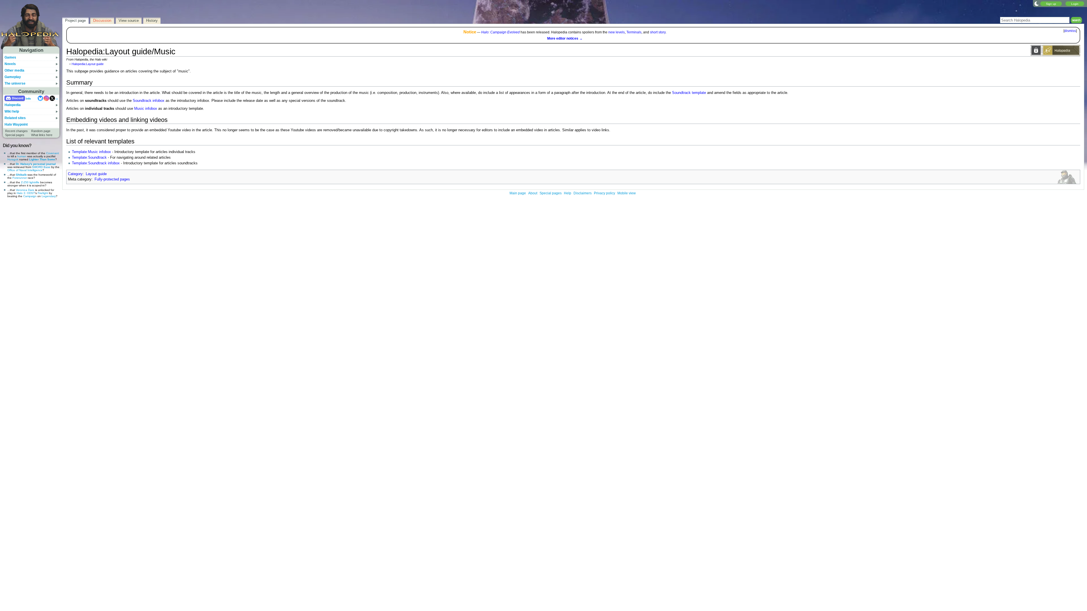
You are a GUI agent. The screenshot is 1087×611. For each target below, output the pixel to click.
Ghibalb (21, 174)
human (21, 156)
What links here (41, 135)
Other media (14, 70)
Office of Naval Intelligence (24, 170)
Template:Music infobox (91, 152)
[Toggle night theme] (1036, 3)
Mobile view (626, 193)
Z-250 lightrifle (30, 182)
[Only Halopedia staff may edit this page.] (1036, 50)
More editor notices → (565, 38)
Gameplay (13, 77)
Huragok (12, 159)
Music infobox (145, 109)
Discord (17, 98)
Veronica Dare (25, 190)
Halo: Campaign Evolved (500, 32)
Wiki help (12, 111)
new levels (616, 32)
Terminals (633, 32)
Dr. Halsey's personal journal (36, 163)
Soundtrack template (689, 93)
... (56, 98)
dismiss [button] (1070, 31)
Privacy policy (604, 193)
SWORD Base (41, 167)
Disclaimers (583, 193)
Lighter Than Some (42, 159)
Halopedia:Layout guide (88, 64)
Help (567, 193)
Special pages (14, 135)
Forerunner (19, 177)
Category (75, 174)
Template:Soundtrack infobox (96, 163)
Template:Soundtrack (89, 158)
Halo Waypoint (16, 124)
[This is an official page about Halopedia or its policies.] (1061, 50)
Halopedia (13, 105)
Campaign (30, 196)
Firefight (43, 193)
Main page (518, 193)
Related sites (15, 118)
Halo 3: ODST (26, 193)
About (532, 193)
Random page (40, 131)
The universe (15, 83)
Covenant (52, 153)
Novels (10, 64)
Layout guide (96, 174)
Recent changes (16, 131)
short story (658, 32)
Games (10, 57)
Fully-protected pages (112, 179)
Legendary (49, 196)
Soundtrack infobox (148, 101)
